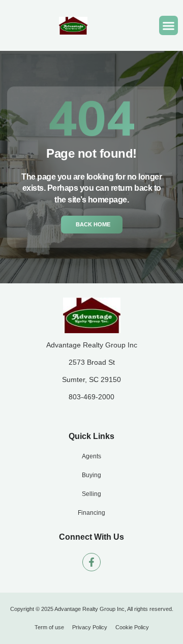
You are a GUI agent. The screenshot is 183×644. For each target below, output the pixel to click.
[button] (168, 25)
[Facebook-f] (91, 562)
